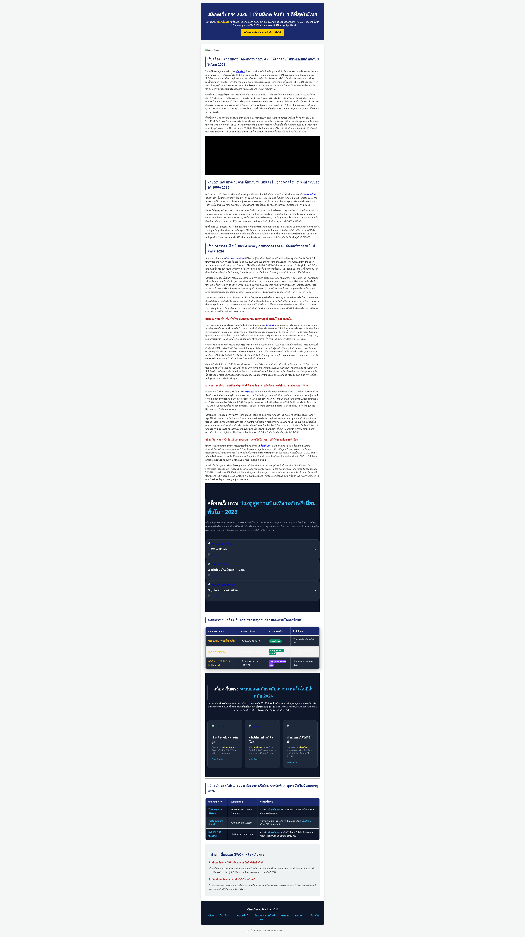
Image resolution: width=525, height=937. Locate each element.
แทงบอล (285, 915)
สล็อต (211, 915)
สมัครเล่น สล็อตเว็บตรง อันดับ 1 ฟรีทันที (263, 32)
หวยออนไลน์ (241, 915)
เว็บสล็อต (224, 915)
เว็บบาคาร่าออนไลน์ (264, 915)
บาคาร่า (299, 915)
